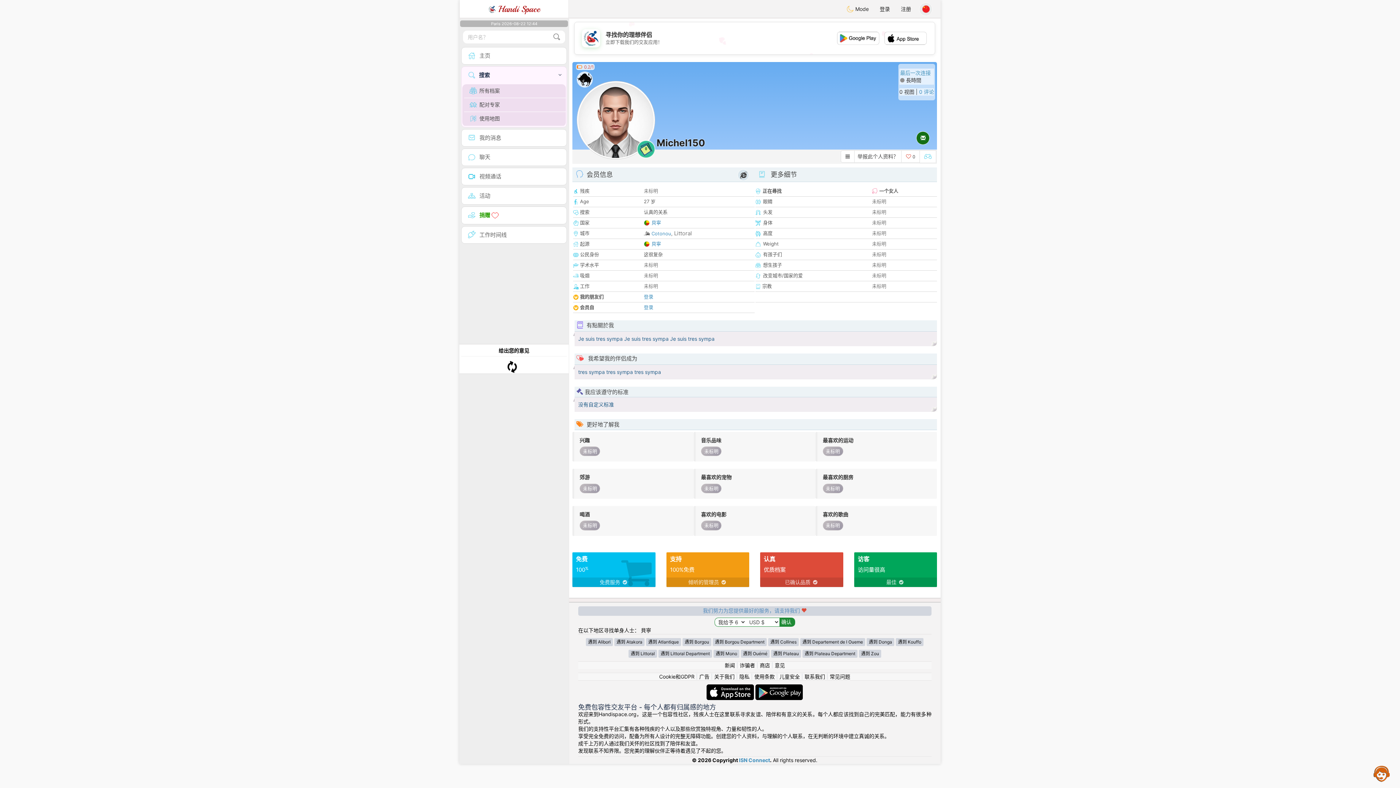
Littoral (683, 233)
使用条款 (764, 676)
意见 (780, 665)
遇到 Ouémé (755, 653)
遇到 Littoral (643, 653)
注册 (906, 9)
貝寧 (656, 222)
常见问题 (840, 676)
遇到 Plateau (786, 653)
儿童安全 (789, 676)
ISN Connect (754, 760)
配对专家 (489, 104)
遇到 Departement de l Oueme (832, 642)
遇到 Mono (726, 653)
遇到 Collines (783, 642)
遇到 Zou (870, 653)
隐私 (744, 676)
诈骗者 (747, 665)
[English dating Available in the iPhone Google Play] (779, 688)
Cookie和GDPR (677, 676)
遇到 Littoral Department (685, 653)
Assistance (1381, 773)
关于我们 (724, 676)
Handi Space (518, 9)
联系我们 (815, 676)
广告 (704, 676)
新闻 (730, 665)
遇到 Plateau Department (830, 653)
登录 (885, 9)
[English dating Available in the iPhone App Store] (731, 688)
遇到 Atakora (629, 642)
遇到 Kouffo (909, 642)
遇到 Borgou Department (740, 642)
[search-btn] (556, 37)
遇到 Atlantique (663, 642)
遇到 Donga (880, 642)
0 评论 (926, 92)
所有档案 (489, 91)
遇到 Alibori (599, 642)
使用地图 (489, 118)
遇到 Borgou (697, 642)
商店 (765, 665)
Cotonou (661, 233)
